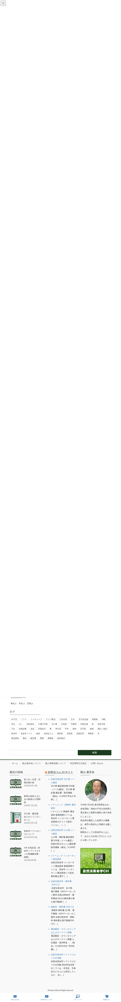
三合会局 (63, 719)
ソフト (24, 719)
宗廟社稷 (84, 724)
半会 (13, 724)
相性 (74, 729)
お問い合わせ (97, 763)
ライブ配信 (50, 719)
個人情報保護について (55, 763)
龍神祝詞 (61, 738)
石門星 (83, 729)
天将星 (64, 724)
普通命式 (42, 729)
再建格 (95, 719)
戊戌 (32, 729)
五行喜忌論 (83, 719)
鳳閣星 (50, 738)
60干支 (14, 719)
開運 (42, 738)
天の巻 (54, 724)
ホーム (15, 763)
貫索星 (70, 733)
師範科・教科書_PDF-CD (62, 907)
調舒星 (60, 733)
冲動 (103, 719)
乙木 (73, 719)
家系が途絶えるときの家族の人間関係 (32, 799)
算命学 (14, 733)
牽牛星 (58, 729)
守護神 (73, 724)
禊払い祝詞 (102, 729)
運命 (25, 738)
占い (21, 724)
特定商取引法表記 (78, 763)
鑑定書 (33, 738)
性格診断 (23, 729)
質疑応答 (80, 733)
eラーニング (78, 999)
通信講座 (15, 738)
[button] (96, 883)
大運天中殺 (43, 724)
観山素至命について (31, 763)
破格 (92, 729)
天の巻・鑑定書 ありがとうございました (32, 817)
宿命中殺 (101, 724)
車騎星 (91, 733)
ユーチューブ (36, 719)
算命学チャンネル (47, 999)
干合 (13, 729)
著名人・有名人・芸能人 (22, 703)
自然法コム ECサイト (60, 772)
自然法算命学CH (18, 697)
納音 (38, 733)
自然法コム (48, 733)
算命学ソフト (26, 733)
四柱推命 (30, 724)
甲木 (67, 729)
